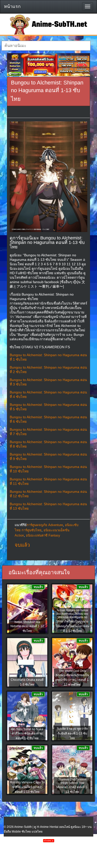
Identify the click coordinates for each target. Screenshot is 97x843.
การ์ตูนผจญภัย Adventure (45, 525)
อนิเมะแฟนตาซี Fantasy (43, 535)
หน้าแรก (12, 6)
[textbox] (46, 46)
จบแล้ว (22, 545)
